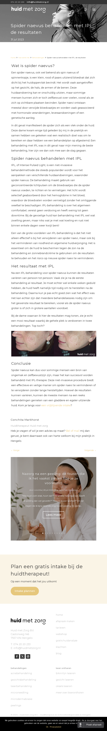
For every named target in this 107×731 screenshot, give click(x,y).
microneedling (19, 692)
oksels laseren (64, 686)
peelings (16, 705)
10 (64, 533)
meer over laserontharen (70, 692)
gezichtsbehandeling (23, 679)
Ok (47, 727)
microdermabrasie (21, 699)
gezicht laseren (65, 679)
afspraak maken (65, 621)
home (59, 615)
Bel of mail (72, 430)
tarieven (60, 627)
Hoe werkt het (60, 490)
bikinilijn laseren (66, 673)
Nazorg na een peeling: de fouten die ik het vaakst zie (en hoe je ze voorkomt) (53, 478)
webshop (61, 634)
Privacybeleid (55, 727)
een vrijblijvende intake (56, 405)
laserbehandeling (21, 686)
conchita (38, 490)
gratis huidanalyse (66, 640)
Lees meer (53, 514)
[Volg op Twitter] (22, 656)
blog (58, 653)
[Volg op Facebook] (17, 656)
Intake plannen (25, 591)
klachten (61, 647)
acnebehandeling (21, 673)
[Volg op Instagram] (28, 656)
